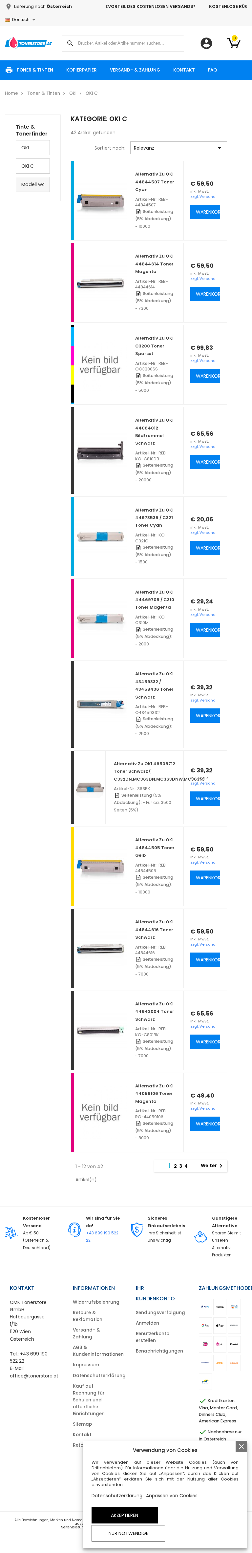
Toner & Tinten (34, 70)
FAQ (212, 70)
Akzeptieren (124, 1515)
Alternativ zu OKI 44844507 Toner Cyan (154, 182)
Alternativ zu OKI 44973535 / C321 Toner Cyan (154, 518)
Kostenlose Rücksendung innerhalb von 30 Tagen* (176, 6)
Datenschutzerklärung (99, 1376)
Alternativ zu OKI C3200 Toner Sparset (154, 346)
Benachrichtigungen (159, 1351)
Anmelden (147, 1323)
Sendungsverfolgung (160, 1313)
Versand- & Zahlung (135, 70)
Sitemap (82, 1424)
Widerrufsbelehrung (96, 1302)
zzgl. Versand (203, 196)
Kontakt (184, 70)
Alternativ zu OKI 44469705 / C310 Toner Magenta (154, 600)
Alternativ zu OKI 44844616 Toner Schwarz (154, 929)
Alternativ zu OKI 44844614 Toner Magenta (154, 264)
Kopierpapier (81, 70)
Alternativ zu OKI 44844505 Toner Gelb (155, 847)
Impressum (86, 1365)
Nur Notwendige (128, 1533)
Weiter (213, 1166)
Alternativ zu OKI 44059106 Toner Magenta (154, 1093)
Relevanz (178, 148)
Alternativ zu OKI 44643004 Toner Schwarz (154, 1011)
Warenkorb (208, 212)
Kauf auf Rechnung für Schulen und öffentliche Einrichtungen (89, 1400)
